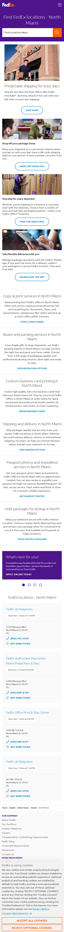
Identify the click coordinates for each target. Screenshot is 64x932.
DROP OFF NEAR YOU (29, 165)
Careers (6, 832)
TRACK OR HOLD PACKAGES (32, 539)
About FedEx (9, 819)
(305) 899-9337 (19, 741)
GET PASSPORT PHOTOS (32, 496)
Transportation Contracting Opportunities (25, 837)
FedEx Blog (8, 841)
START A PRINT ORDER (32, 321)
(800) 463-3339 (19, 638)
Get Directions (18, 643)
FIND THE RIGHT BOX (29, 220)
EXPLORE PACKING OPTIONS (32, 368)
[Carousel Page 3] (34, 585)
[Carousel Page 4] (40, 585)
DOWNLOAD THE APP (30, 275)
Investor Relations (12, 828)
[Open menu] (60, 4)
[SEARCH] (57, 32)
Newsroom (8, 849)
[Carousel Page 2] (29, 585)
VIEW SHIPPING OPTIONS (32, 449)
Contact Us (8, 854)
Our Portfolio (9, 824)
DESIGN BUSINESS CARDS (32, 411)
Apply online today (19, 574)
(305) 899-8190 (19, 692)
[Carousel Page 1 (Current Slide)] (23, 585)
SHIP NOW (29, 109)
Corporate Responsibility (15, 845)
